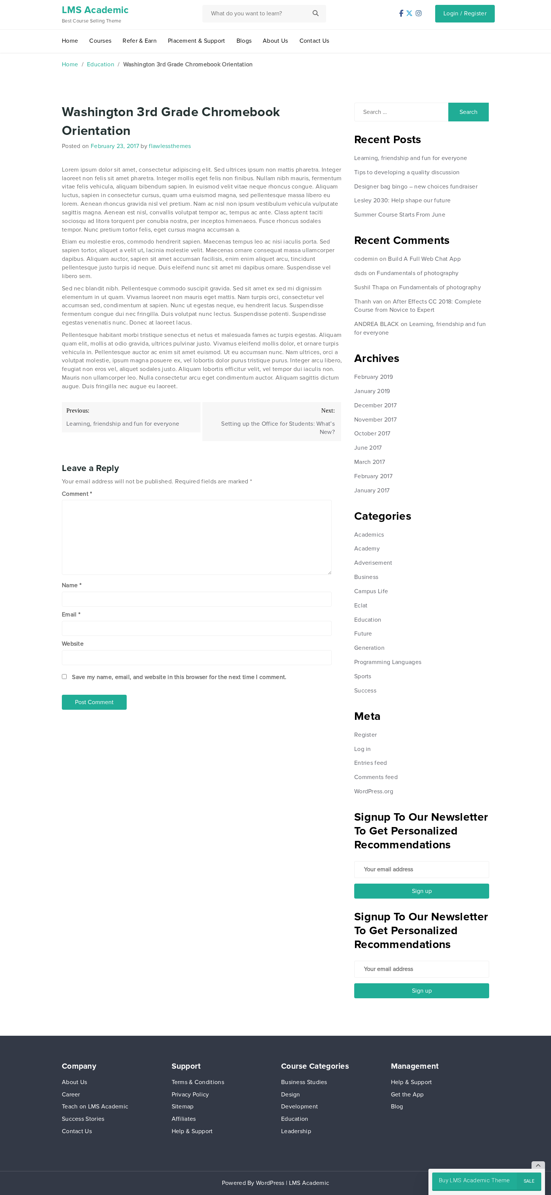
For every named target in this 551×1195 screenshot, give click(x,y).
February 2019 (373, 377)
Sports (362, 676)
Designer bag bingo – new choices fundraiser (416, 186)
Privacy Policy (190, 1094)
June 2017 (368, 448)
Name (71, 585)
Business (366, 577)
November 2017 (375, 419)
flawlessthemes (170, 146)
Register (365, 735)
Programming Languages (387, 662)
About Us (275, 41)
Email (71, 614)
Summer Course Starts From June (399, 214)
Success (365, 690)
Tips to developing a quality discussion (407, 172)
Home (70, 41)
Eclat (361, 605)
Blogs (244, 41)
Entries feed (370, 763)
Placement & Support (196, 41)
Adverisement (373, 563)
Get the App (407, 1094)
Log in (362, 749)
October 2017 (372, 433)
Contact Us (314, 41)
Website (73, 644)
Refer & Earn (140, 41)
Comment (77, 494)
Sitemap (183, 1106)
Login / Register (465, 13)
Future (363, 633)
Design (290, 1094)
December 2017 (375, 405)
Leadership (296, 1131)
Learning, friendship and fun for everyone (410, 158)
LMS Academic (95, 10)
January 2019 (372, 391)
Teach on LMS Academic (95, 1106)
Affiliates (184, 1119)
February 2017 (373, 476)
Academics (369, 534)
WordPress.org (373, 791)
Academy (367, 548)
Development (299, 1106)
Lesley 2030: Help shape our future (402, 200)
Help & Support (192, 1131)
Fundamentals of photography (417, 273)
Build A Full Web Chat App (424, 259)
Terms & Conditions (198, 1082)
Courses (100, 41)
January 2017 (372, 490)
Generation (369, 648)
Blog (397, 1106)
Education (100, 64)
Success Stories (83, 1119)
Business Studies (304, 1082)
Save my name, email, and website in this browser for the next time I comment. (179, 677)
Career (71, 1094)
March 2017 (369, 462)
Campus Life (371, 591)
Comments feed (376, 777)
